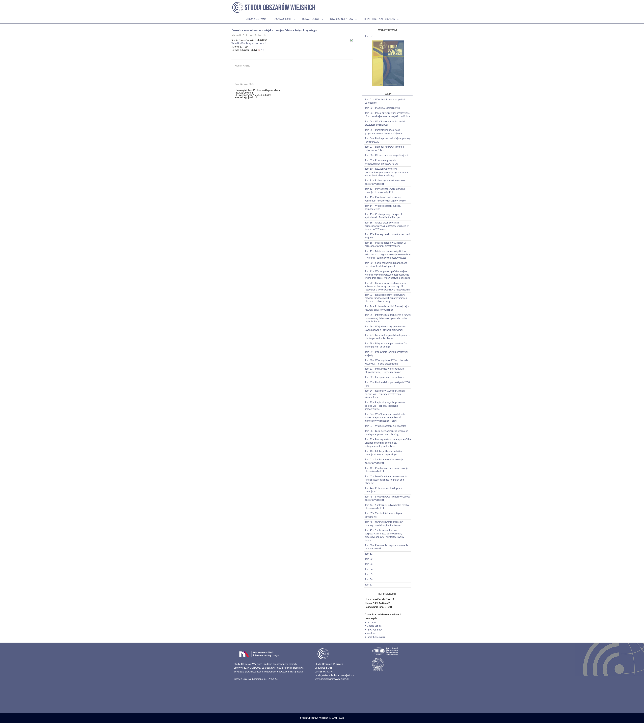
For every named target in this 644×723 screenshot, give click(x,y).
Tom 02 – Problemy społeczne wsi (382, 108)
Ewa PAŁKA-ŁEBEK (258, 35)
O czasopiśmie (282, 19)
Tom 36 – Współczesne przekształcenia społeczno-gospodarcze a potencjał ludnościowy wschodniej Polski (385, 417)
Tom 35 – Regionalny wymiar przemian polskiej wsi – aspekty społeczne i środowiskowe (385, 405)
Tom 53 (368, 564)
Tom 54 (368, 569)
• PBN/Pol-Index (373, 630)
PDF (262, 50)
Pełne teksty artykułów (379, 19)
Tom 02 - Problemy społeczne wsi (248, 43)
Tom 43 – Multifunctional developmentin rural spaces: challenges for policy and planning (386, 480)
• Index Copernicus (375, 637)
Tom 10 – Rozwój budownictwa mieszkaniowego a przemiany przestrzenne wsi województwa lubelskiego (386, 172)
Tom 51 (368, 554)
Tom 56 (368, 579)
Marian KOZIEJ (239, 35)
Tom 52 (368, 559)
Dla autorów (310, 19)
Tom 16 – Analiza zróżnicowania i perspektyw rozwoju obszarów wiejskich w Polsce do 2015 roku (387, 226)
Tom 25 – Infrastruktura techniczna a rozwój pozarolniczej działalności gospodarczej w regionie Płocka (388, 318)
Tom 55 (368, 574)
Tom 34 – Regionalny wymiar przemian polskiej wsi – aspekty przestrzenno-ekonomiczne (385, 394)
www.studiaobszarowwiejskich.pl (331, 679)
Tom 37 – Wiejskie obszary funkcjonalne (385, 426)
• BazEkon (370, 622)
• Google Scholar (373, 626)
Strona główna (256, 19)
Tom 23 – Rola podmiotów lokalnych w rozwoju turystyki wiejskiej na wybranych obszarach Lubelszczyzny (386, 298)
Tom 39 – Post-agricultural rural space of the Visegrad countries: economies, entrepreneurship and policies (388, 442)
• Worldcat (370, 633)
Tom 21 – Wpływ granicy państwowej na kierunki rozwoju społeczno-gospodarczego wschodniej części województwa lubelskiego (387, 274)
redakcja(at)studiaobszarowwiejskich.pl (334, 675)
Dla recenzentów (341, 19)
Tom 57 (368, 36)
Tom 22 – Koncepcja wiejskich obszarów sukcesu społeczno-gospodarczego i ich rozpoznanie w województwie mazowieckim (387, 286)
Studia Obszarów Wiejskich (314, 718)
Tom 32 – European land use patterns (384, 377)
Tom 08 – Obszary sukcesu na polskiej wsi (386, 155)
